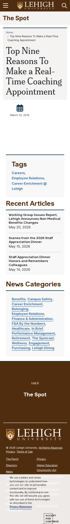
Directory (11, 465)
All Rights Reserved (50, 447)
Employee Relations (28, 178)
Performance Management (33, 333)
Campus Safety (39, 299)
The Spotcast (43, 338)
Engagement (39, 343)
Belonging (20, 309)
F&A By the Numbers (28, 323)
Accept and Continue (49, 518)
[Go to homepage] (35, 435)
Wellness (19, 343)
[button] (63, 5)
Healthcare (21, 328)
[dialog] (35, 499)
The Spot (16, 18)
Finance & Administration (32, 318)
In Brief (37, 328)
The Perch (12, 459)
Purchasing (21, 348)
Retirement (21, 338)
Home (9, 32)
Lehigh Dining (43, 348)
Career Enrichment (27, 304)
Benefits (19, 299)
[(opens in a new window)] (36, 6)
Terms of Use (25, 451)
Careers (18, 173)
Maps (9, 471)
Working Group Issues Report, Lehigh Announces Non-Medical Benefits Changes (34, 219)
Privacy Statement (21, 507)
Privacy (10, 451)
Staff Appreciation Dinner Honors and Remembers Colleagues (29, 261)
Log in (35, 382)
